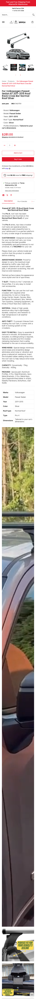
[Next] (33, 45)
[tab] (8, 201)
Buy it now (18, 159)
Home (4, 81)
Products (11, 81)
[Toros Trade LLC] (18, 22)
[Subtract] (4, 145)
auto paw (5, 104)
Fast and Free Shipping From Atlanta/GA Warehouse (18, 3)
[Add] (14, 145)
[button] (32, 22)
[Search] (33, 15)
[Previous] (3, 45)
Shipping (5, 137)
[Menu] (3, 22)
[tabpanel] (18, 294)
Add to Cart (18, 153)
